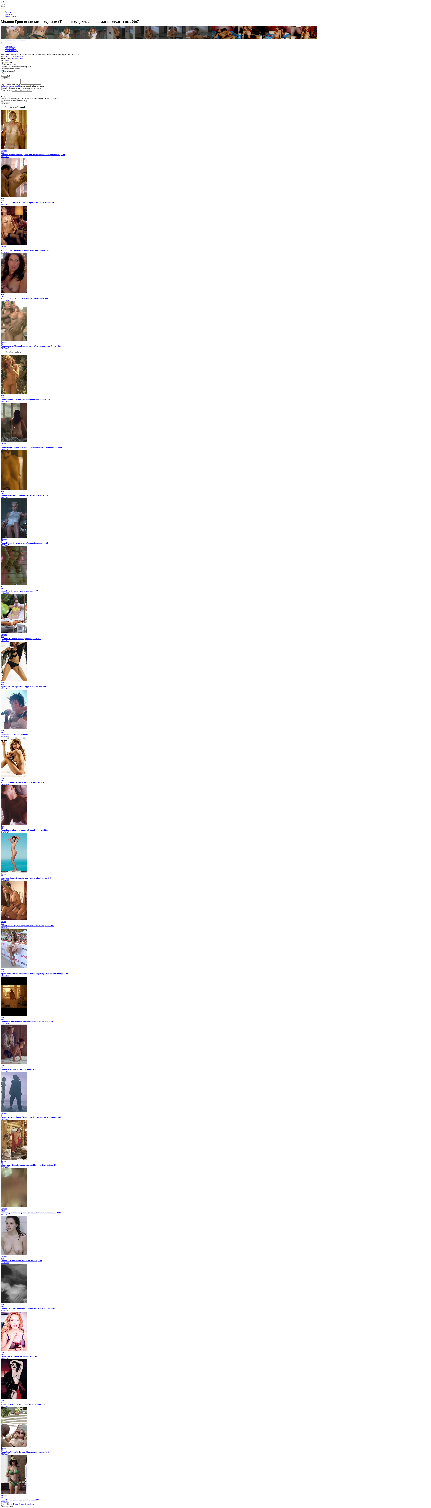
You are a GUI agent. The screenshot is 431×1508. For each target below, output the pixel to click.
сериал (7, 56)
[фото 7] (172, 39)
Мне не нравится (18, 41)
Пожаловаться (10, 49)
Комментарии (24, 86)
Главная (8, 12)
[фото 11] (278, 39)
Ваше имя (4, 90)
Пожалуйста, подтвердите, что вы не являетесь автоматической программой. (30, 99)
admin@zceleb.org (27, 1504)
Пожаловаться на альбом (10, 69)
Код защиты (21, 101)
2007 (12, 56)
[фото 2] (40, 39)
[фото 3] (67, 39)
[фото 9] (225, 39)
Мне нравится (6, 41)
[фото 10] (251, 39)
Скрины (17, 56)
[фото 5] (119, 39)
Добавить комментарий (10, 86)
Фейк (5, 73)
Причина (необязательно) (10, 84)
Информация (10, 47)
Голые (22, 56)
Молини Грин (17, 59)
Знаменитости (10, 16)
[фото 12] (304, 39)
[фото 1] (14, 39)
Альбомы (9, 14)
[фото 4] (93, 39)
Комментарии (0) (11, 51)
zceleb (3, 2)
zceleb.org (14, 1504)
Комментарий (6, 96)
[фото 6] (146, 39)
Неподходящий (9, 71)
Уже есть (6, 75)
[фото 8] (199, 39)
